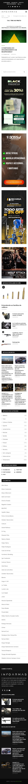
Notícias (14, 432)
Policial (14, 442)
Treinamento (14, 459)
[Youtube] (12, 6)
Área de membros (11, 4)
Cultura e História (14, 422)
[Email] (15, 6)
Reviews (14, 449)
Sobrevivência (14, 456)
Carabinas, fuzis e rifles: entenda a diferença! (17, 334)
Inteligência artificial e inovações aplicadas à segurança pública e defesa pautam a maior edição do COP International (20, 399)
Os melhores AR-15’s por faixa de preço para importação (19, 720)
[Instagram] (10, 6)
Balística (14, 415)
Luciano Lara (6, 54)
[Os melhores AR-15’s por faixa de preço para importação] (6, 721)
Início (3, 16)
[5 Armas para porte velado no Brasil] (6, 316)
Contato (21, 2)
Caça (14, 419)
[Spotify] (17, 6)
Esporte (14, 425)
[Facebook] (8, 6)
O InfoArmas (6, 2)
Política (14, 446)
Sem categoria (14, 453)
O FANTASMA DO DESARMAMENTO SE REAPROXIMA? (9, 50)
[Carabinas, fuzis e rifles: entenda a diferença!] (6, 335)
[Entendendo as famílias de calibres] (14, 295)
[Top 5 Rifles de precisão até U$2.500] (6, 711)
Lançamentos (14, 429)
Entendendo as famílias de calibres (11, 306)
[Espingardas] (6, 344)
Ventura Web (19, 781)
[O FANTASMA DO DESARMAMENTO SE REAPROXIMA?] (14, 34)
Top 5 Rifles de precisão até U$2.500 (18, 709)
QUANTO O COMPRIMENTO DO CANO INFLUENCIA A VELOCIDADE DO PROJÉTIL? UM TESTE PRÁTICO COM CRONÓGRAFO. (7, 399)
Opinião (14, 436)
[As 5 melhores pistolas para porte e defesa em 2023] (6, 326)
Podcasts (14, 439)
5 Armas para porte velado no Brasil (18, 314)
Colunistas (14, 2)
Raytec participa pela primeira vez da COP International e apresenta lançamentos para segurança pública (20, 370)
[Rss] (19, 6)
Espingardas (16, 342)
